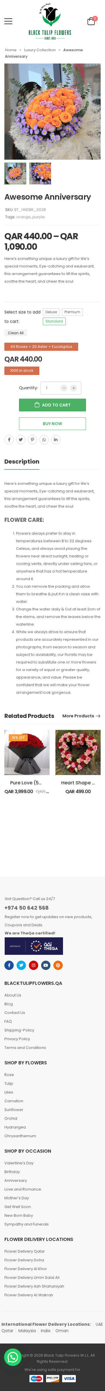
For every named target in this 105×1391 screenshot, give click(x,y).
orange (23, 217)
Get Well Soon (17, 1206)
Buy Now (52, 424)
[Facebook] (9, 439)
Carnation (13, 1101)
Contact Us (14, 1012)
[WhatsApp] (44, 439)
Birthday (12, 1172)
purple (38, 217)
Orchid (10, 1118)
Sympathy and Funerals (26, 1224)
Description (21, 461)
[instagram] (33, 965)
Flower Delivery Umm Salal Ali (32, 1277)
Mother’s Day (16, 1198)
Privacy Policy (17, 1039)
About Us (12, 995)
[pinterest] (58, 965)
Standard (54, 321)
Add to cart (56, 405)
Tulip (8, 1083)
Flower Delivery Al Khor (25, 1269)
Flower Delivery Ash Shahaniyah (34, 1286)
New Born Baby (18, 1215)
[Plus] (73, 388)
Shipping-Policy (19, 1030)
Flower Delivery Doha (24, 1260)
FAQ (8, 1021)
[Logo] (50, 21)
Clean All (16, 332)
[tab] (27, 461)
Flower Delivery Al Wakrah (28, 1295)
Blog (8, 1004)
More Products (78, 716)
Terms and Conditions (25, 1047)
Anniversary (15, 1180)
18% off (18, 737)
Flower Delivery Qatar (24, 1251)
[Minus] (63, 388)
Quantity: (28, 388)
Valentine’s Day (19, 1163)
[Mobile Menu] (8, 21)
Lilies (8, 1092)
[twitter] (21, 965)
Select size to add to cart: (22, 316)
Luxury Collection (40, 50)
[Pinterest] (32, 439)
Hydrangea (15, 1127)
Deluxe (51, 311)
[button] (13, 1357)
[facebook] (9, 965)
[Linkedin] (55, 439)
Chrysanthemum (20, 1136)
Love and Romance (22, 1189)
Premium (72, 311)
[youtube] (45, 965)
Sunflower (13, 1109)
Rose (9, 1074)
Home (11, 50)
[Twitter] (20, 439)
